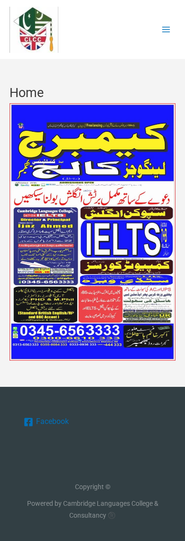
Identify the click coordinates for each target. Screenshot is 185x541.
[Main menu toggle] (166, 29)
